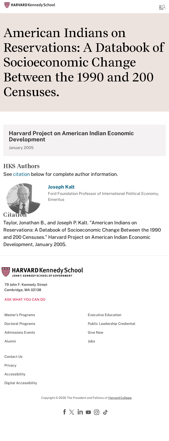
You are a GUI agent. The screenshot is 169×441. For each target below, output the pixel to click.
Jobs (91, 341)
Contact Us (13, 357)
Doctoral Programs (19, 324)
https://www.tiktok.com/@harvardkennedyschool (105, 412)
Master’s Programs (19, 315)
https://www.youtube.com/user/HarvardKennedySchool (89, 412)
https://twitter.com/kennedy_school (72, 412)
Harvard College (120, 398)
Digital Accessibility (20, 383)
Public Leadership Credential (111, 324)
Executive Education (104, 315)
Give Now (95, 332)
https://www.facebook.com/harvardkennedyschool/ (65, 412)
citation (21, 174)
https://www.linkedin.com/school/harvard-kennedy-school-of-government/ (80, 412)
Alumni (10, 341)
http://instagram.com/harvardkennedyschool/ (97, 413)
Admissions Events (19, 332)
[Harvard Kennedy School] (29, 5)
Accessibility (15, 374)
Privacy (10, 365)
